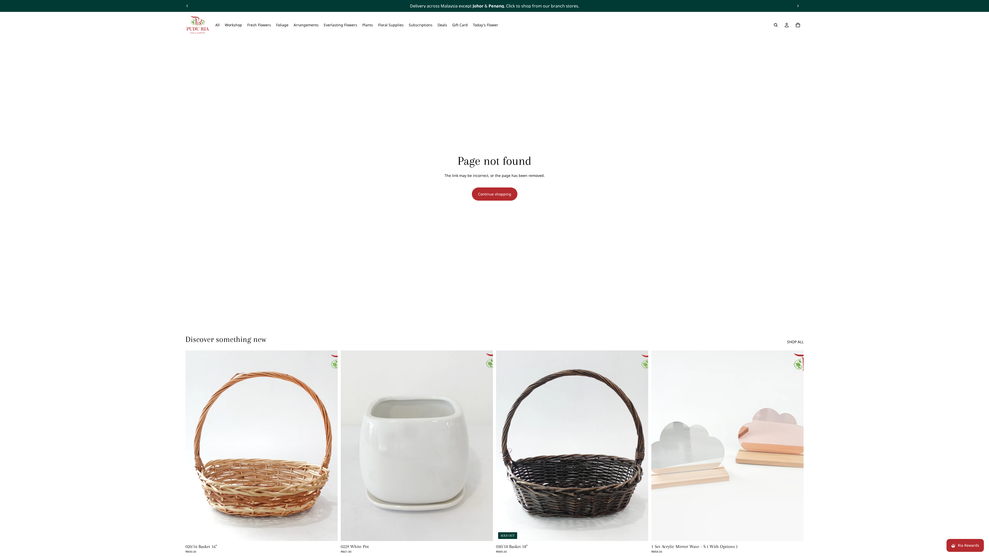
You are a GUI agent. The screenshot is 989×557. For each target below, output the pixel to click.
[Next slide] (798, 6)
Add (489, 532)
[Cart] (798, 25)
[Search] (775, 25)
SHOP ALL (795, 341)
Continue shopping (494, 194)
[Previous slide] (187, 6)
